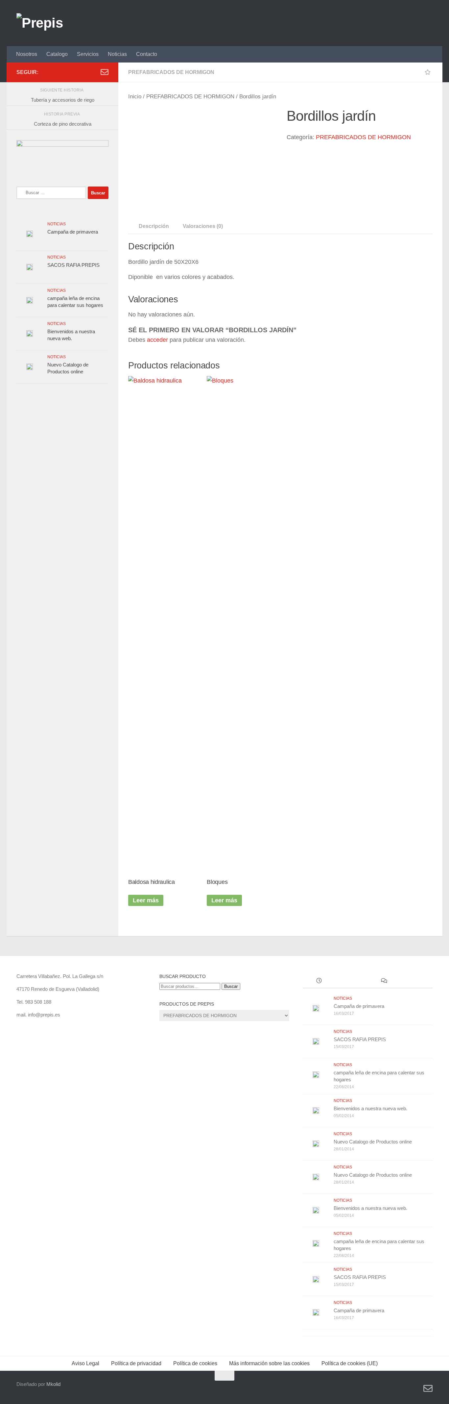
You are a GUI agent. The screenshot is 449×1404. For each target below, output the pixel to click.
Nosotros (26, 54)
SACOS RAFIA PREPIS (73, 265)
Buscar (231, 986)
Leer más (146, 900)
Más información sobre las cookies (269, 1363)
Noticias (117, 54)
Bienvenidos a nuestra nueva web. (370, 1108)
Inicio (134, 96)
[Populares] (351, 981)
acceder (157, 340)
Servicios (88, 54)
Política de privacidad (136, 1363)
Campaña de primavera (72, 232)
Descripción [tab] (154, 226)
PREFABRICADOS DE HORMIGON (171, 72)
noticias (56, 224)
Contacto (146, 54)
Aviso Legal (85, 1363)
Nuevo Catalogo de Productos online (373, 1141)
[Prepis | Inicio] (39, 23)
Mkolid (53, 1384)
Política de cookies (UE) (349, 1363)
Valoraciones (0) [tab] (203, 226)
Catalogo (57, 54)
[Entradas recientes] (319, 981)
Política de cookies (195, 1363)
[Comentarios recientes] (383, 981)
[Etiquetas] (416, 981)
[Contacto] (104, 72)
